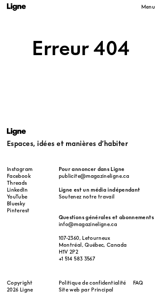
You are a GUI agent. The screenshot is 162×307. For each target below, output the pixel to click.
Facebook (19, 176)
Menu (148, 6)
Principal (102, 289)
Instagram (19, 169)
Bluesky (16, 203)
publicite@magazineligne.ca (94, 176)
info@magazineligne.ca (88, 224)
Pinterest (18, 210)
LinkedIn (17, 189)
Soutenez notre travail (87, 196)
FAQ (138, 282)
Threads (17, 183)
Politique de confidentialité (92, 282)
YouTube (17, 196)
